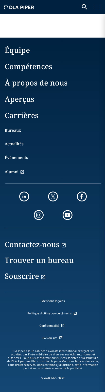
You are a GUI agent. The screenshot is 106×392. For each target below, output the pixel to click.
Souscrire (22, 276)
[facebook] (82, 196)
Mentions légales (53, 301)
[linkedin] (24, 196)
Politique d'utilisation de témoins (49, 313)
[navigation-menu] (98, 7)
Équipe (17, 50)
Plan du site (49, 338)
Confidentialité (49, 326)
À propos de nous (36, 83)
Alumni (11, 171)
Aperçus (19, 99)
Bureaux (13, 130)
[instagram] (39, 215)
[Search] (84, 7)
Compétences (28, 66)
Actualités (14, 144)
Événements (16, 157)
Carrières (21, 115)
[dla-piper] (19, 7)
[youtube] (67, 215)
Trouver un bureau (39, 260)
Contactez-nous (32, 244)
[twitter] (53, 196)
